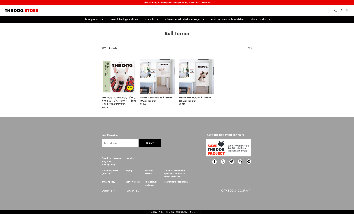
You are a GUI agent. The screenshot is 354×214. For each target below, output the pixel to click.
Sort (104, 48)
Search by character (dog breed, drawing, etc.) (111, 161)
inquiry (129, 170)
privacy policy (108, 182)
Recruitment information (176, 182)
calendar (130, 158)
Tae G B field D (132, 191)
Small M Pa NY (109, 191)
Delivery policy (133, 182)
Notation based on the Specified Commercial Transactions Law (174, 173)
